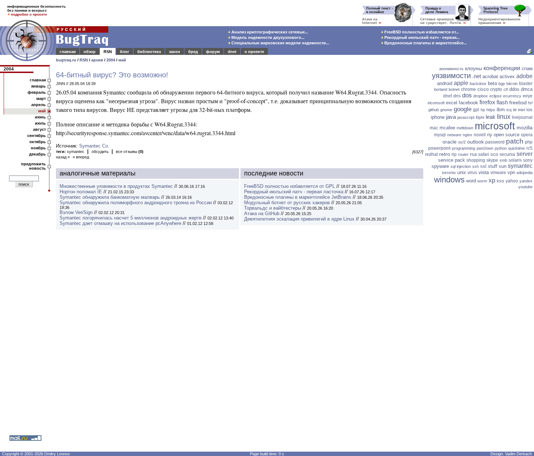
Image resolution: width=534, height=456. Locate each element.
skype (492, 160)
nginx (467, 135)
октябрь (37, 142)
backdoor (478, 83)
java (451, 117)
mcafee (447, 127)
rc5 (529, 148)
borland (440, 89)
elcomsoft (436, 103)
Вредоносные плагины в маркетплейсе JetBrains (297, 197)
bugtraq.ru (66, 60)
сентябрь (36, 135)
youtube (525, 187)
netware (454, 135)
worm (482, 181)
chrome (468, 89)
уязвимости (451, 76)
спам (527, 68)
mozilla (525, 127)
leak (490, 117)
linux (503, 116)
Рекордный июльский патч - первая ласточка (293, 191)
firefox (487, 102)
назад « (63, 157)
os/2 (462, 142)
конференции (502, 68)
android (444, 83)
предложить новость (33, 166)
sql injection (460, 166)
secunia (507, 154)
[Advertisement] (479, 303)
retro (444, 154)
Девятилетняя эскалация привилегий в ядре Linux (299, 219)
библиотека (149, 51)
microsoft (495, 126)
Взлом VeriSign (76, 212)
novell (480, 134)
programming (463, 148)
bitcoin (512, 83)
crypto (496, 89)
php (529, 142)
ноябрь (38, 148)
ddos (514, 89)
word (471, 180)
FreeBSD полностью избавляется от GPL (289, 186)
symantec (75, 151)
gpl (476, 109)
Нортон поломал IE (81, 191)
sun (502, 166)
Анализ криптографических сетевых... (269, 32)
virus (472, 172)
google (463, 109)
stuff (492, 166)
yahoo (512, 180)
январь (38, 86)
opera (527, 134)
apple (461, 83)
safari (483, 154)
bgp (501, 83)
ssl (483, 166)
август (39, 129)
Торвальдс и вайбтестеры (272, 208)
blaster (526, 83)
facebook (468, 102)
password (495, 142)
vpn (511, 172)
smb (503, 160)
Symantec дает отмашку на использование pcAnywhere (120, 223)
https (490, 110)
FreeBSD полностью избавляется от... (421, 32)
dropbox (480, 96)
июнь (40, 117)
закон (174, 51)
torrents (449, 172)
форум (213, 51)
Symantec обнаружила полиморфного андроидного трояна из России (136, 202)
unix (461, 172)
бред (193, 51)
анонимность (451, 68)
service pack (451, 160)
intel (521, 110)
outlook (475, 142)
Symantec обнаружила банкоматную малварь (110, 197)
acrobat (490, 76)
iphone (438, 117)
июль (40, 123)
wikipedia (525, 172)
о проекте (254, 51)
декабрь (37, 154)
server (525, 154)
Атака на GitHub (261, 213)
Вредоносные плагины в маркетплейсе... (425, 43)
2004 (110, 60)
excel (451, 102)
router (463, 154)
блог (124, 51)
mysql (440, 134)
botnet (454, 89)
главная (68, 51)
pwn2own (485, 148)
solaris (515, 160)
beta (492, 83)
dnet (232, 51)
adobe (524, 76)
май (122, 60)
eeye (528, 95)
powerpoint (439, 148)
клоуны (473, 68)
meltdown (465, 128)
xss (500, 180)
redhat (431, 154)
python (501, 148)
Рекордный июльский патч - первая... (421, 37)
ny (489, 134)
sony (528, 160)
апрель (38, 104)
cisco (483, 89)
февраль (37, 92)
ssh (475, 166)
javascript (465, 117)
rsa (473, 154)
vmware (498, 172)
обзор (90, 51)
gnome (446, 110)
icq (508, 110)
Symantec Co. (94, 146)
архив (97, 60)
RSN (108, 51)
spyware (440, 166)
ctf (505, 89)
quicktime (516, 148)
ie (515, 109)
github (433, 110)
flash (502, 102)
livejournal (522, 117)
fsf (530, 103)
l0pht (480, 117)
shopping (475, 160)
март (41, 98)
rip (454, 154)
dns (457, 95)
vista (483, 172)
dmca (527, 89)
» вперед (81, 157)
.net (476, 76)
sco (494, 154)
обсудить (100, 151)
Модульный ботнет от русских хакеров (287, 202)
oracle (449, 142)
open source (506, 134)
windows (449, 179)
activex (507, 76)
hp (483, 110)
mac (434, 127)
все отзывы (129, 151)
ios (529, 109)
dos (467, 95)
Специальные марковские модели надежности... (279, 43)
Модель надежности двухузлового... (267, 37)
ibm (501, 109)
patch (514, 141)
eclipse (495, 96)
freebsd (518, 102)
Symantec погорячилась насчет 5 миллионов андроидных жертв (131, 218)
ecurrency (512, 96)
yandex (526, 181)
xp (492, 180)
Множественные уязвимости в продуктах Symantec (116, 186)
